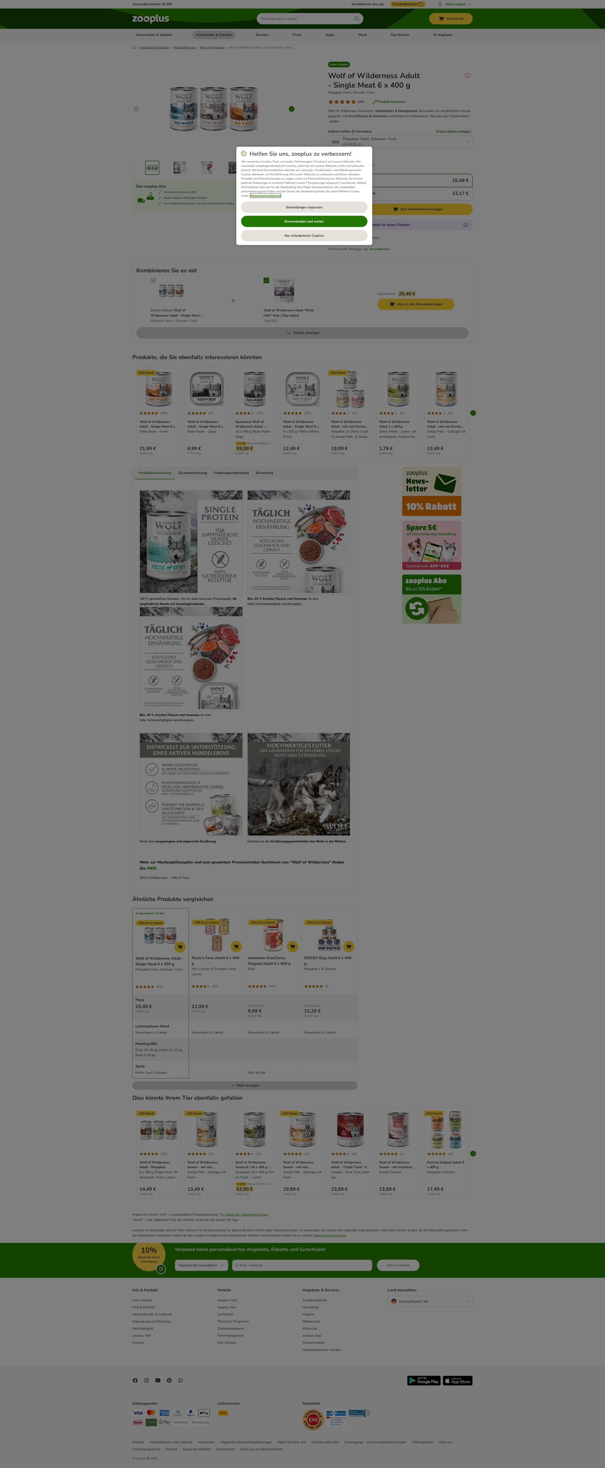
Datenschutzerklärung (266, 195)
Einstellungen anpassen (304, 207)
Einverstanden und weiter (304, 221)
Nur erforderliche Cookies (304, 235)
